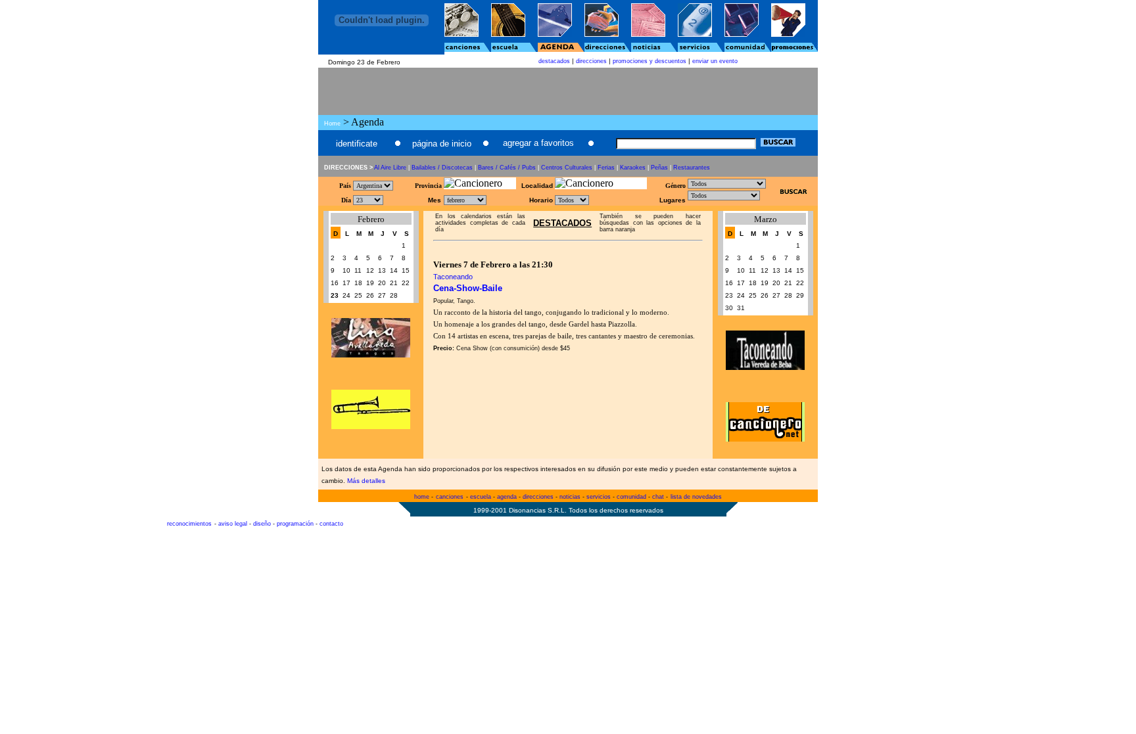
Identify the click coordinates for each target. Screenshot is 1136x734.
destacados (554, 61)
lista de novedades (696, 496)
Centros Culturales (566, 167)
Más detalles (366, 480)
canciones (449, 496)
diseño (262, 523)
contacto (331, 523)
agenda (507, 496)
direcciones (591, 61)
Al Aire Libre (390, 167)
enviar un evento (715, 61)
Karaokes (633, 167)
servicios (598, 496)
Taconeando (453, 277)
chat (658, 496)
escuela (480, 496)
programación (295, 523)
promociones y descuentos (649, 61)
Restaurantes (691, 167)
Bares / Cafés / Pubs (507, 167)
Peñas (659, 167)
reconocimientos (189, 523)
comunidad (631, 496)
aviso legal (232, 523)
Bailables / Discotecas (442, 167)
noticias (569, 496)
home (421, 496)
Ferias (606, 167)
